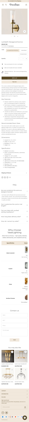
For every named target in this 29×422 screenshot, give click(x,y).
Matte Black (24, 50)
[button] (2, 4)
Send (14, 340)
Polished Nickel (23, 54)
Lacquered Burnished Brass (13, 50)
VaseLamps (5, 419)
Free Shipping (11, 46)
